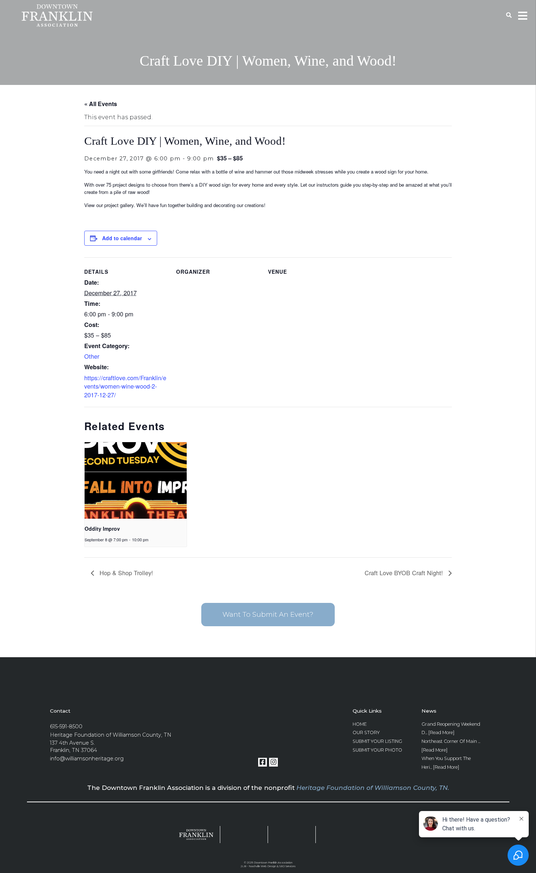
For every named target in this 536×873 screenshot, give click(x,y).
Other (91, 356)
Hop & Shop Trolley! (125, 572)
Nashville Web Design (262, 866)
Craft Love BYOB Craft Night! (405, 572)
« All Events (100, 104)
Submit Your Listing (377, 741)
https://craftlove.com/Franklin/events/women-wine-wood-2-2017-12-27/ (125, 386)
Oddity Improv (102, 528)
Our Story (366, 732)
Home (360, 724)
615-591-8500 (66, 726)
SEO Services (287, 866)
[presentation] (136, 480)
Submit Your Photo (377, 750)
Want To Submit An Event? (267, 614)
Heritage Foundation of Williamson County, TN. (372, 787)
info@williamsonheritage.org (87, 758)
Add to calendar (122, 238)
